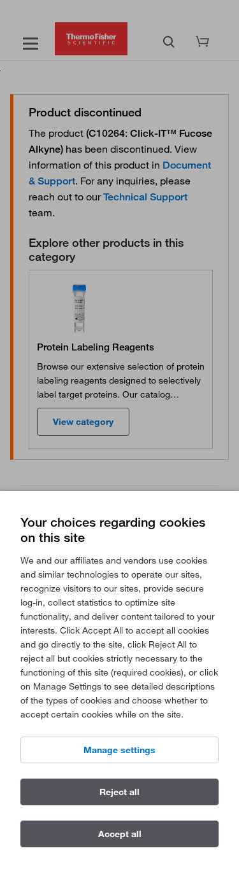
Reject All (119, 792)
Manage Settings (119, 750)
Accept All (119, 834)
